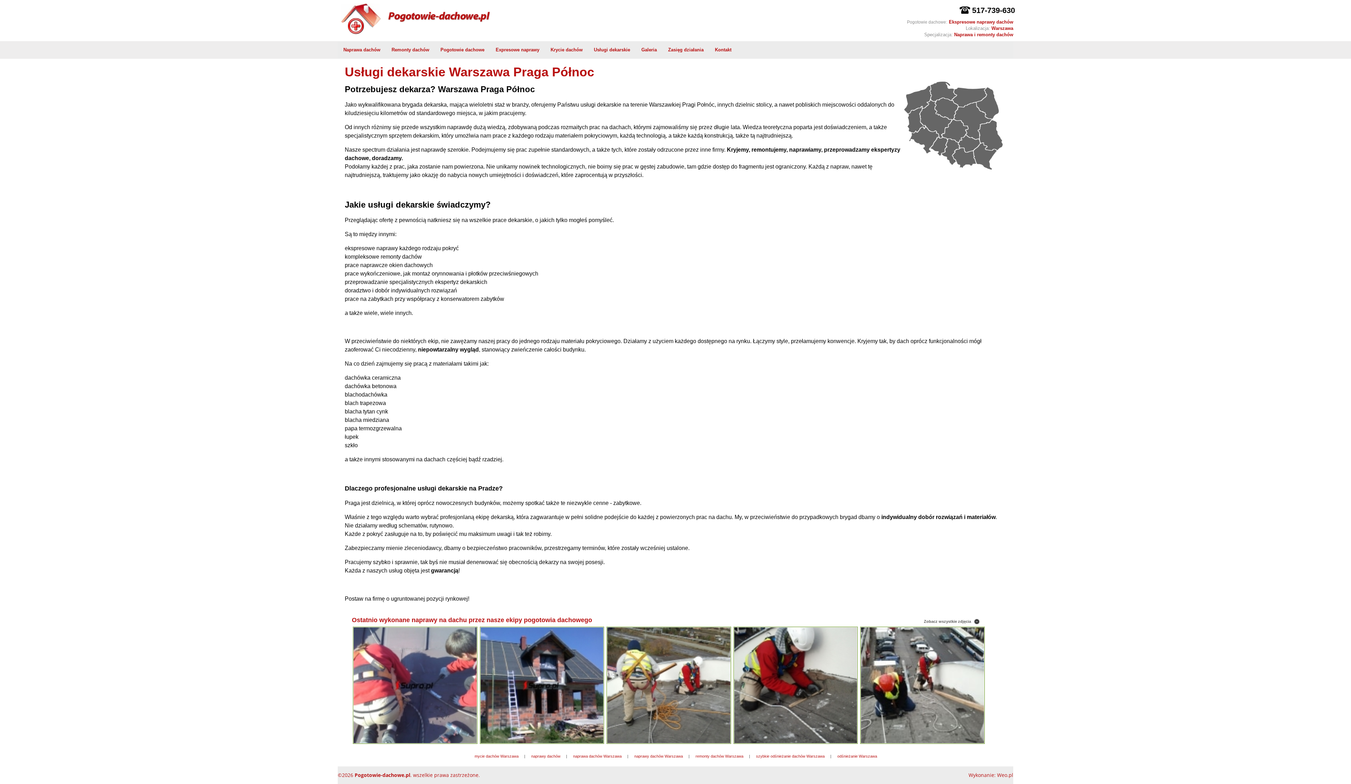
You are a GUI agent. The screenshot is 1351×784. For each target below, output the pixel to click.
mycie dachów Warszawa (497, 756)
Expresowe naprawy (517, 50)
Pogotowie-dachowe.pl (382, 775)
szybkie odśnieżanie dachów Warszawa (790, 756)
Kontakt (723, 50)
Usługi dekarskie (612, 50)
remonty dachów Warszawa (719, 756)
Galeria (649, 50)
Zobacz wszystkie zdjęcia (947, 621)
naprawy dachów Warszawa (658, 756)
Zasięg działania (686, 50)
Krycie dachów (567, 50)
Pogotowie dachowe (462, 50)
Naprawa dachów (361, 50)
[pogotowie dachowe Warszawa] (491, 22)
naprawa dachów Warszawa (597, 756)
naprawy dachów (545, 756)
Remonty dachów (410, 50)
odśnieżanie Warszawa (857, 756)
